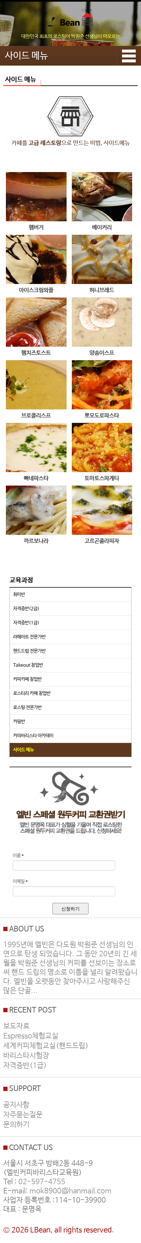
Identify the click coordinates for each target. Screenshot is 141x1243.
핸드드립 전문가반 (29, 651)
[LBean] (70, 19)
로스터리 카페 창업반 (31, 693)
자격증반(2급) (26, 608)
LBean (40, 1230)
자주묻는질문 (23, 1115)
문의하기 (16, 1125)
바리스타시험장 (26, 1056)
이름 (18, 855)
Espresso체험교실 (30, 1036)
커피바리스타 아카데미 (33, 735)
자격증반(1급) (26, 622)
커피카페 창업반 (27, 679)
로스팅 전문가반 (27, 707)
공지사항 (16, 1105)
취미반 (19, 594)
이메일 (20, 881)
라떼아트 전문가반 (29, 637)
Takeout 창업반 (28, 665)
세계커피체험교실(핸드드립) (46, 1046)
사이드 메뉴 (23, 749)
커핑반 (19, 721)
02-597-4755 (41, 1182)
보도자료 (16, 1026)
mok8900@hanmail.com (70, 1191)
